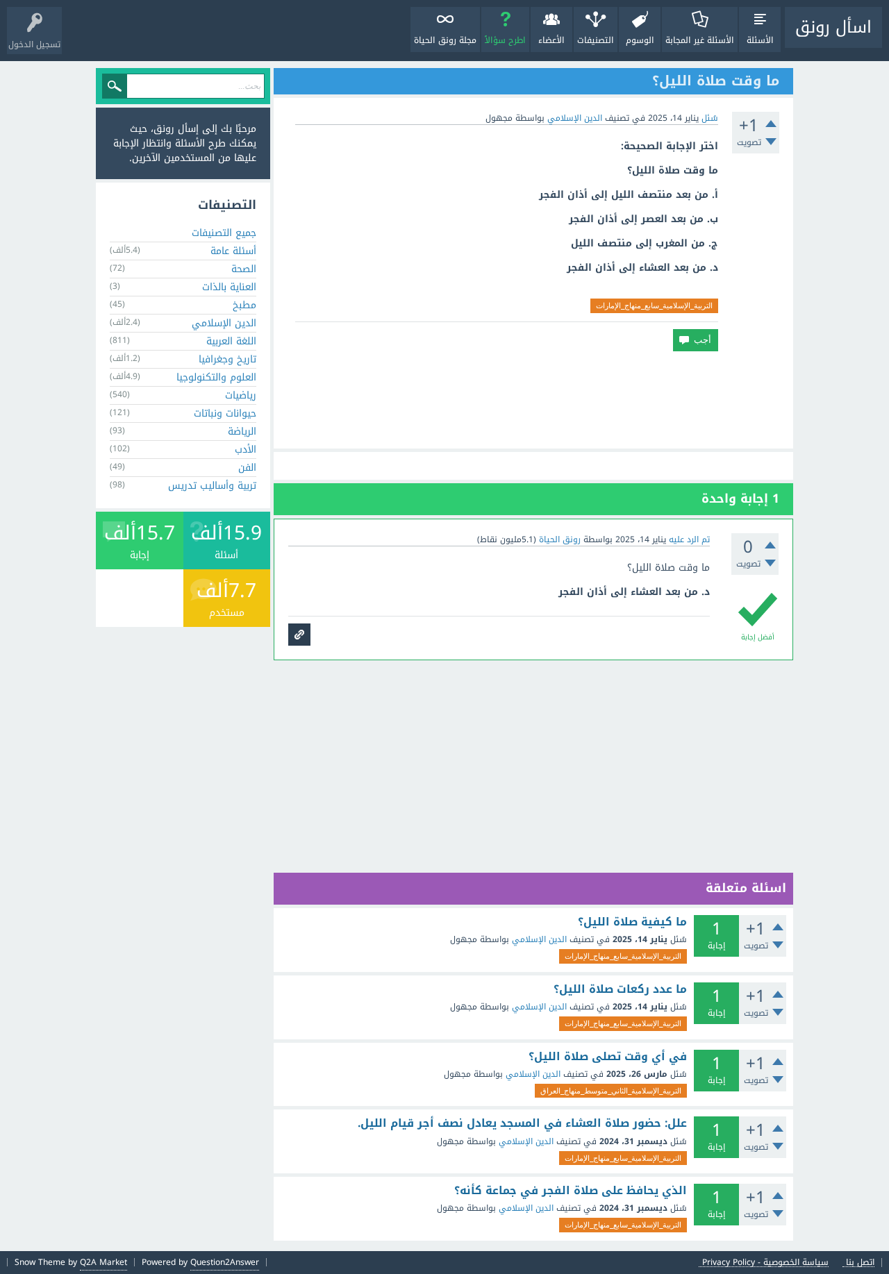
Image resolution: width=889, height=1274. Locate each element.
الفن (247, 467)
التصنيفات (595, 40)
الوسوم (640, 40)
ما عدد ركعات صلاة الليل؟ (620, 989)
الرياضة (242, 431)
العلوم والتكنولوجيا (216, 377)
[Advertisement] (533, 400)
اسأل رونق (833, 27)
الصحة (243, 269)
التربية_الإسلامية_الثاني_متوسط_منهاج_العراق (610, 1091)
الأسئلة (760, 40)
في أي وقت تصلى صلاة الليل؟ (608, 1056)
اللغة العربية (231, 341)
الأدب (245, 449)
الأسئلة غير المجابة (699, 40)
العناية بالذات (229, 287)
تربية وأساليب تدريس (212, 485)
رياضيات (240, 395)
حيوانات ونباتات (225, 413)
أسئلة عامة (233, 251)
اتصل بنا (860, 1262)
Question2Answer (224, 1262)
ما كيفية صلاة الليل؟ (632, 922)
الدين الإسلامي (574, 118)
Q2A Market (103, 1262)
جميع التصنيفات (224, 233)
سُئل (709, 118)
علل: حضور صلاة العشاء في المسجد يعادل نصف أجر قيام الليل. (522, 1123)
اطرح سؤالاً (505, 40)
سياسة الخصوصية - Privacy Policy (765, 1262)
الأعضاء (551, 40)
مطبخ (244, 305)
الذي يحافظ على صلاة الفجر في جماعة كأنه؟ (570, 1190)
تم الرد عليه (689, 539)
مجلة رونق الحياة (445, 40)
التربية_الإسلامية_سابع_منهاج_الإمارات (654, 305)
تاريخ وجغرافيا (227, 359)
